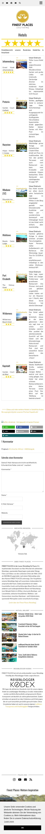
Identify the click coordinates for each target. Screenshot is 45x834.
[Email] (16, 3)
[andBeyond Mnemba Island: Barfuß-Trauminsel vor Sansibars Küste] (9, 647)
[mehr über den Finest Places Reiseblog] (22, 603)
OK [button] (22, 828)
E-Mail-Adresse (7, 504)
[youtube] (19, 779)
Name (4, 495)
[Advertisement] (22, 743)
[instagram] (14, 779)
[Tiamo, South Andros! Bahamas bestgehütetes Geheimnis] (9, 658)
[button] (42, 3)
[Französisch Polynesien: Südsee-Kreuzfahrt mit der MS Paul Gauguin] (9, 627)
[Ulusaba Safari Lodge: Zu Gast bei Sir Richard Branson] (9, 637)
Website (4, 513)
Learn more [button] (9, 822)
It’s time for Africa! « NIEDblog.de (21, 449)
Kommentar (6, 469)
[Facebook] (11, 3)
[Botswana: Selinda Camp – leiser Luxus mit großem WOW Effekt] (9, 617)
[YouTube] (7, 3)
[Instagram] (3, 3)
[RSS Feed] (31, 779)
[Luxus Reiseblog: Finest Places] (22, 16)
